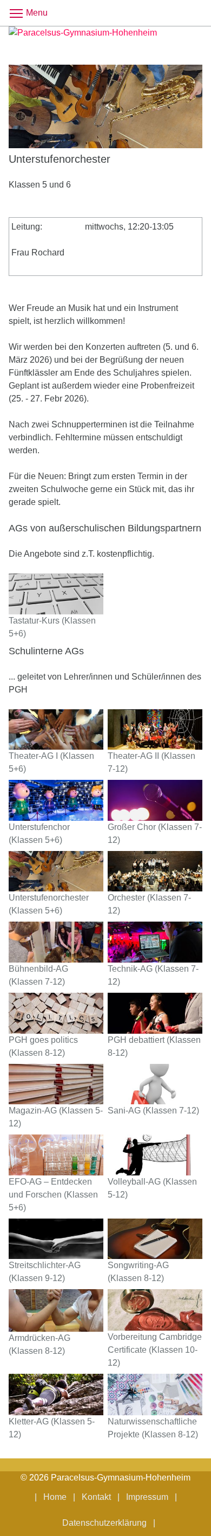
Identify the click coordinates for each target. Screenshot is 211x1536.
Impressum (147, 1497)
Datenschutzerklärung (104, 1522)
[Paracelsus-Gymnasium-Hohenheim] (105, 39)
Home (55, 1497)
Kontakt (96, 1497)
